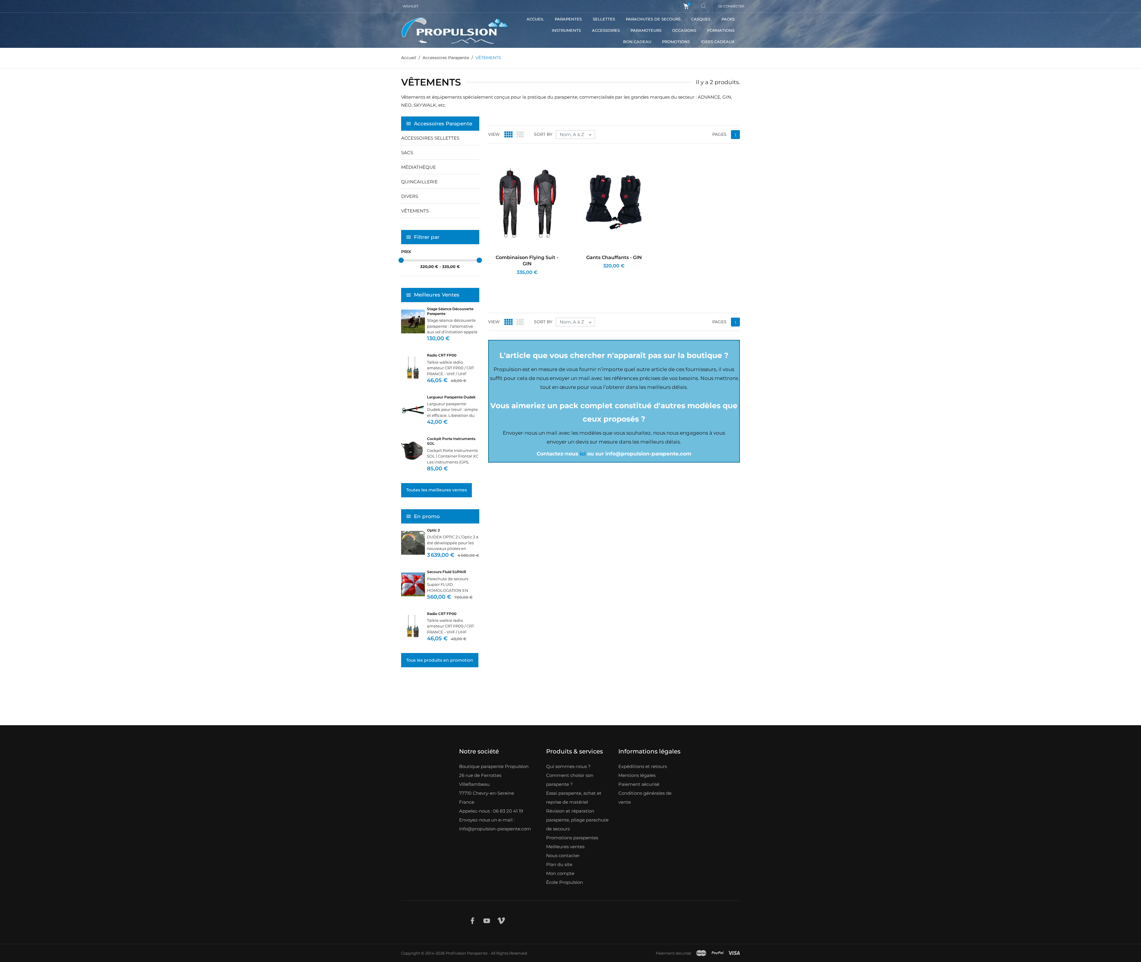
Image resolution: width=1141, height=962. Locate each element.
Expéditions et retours (642, 766)
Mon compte (560, 873)
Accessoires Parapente (443, 124)
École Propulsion (564, 882)
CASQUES (700, 19)
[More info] (535, 280)
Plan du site (559, 864)
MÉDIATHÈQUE (418, 167)
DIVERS (409, 196)
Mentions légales (636, 775)
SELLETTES (604, 19)
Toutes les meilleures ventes (436, 490)
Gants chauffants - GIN (614, 257)
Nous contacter (563, 855)
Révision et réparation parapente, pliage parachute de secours (577, 820)
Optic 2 (433, 530)
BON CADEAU (637, 41)
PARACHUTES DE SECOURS (653, 19)
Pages (719, 134)
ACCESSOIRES (606, 30)
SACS (407, 152)
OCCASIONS (684, 30)
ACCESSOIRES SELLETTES (430, 138)
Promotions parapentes (572, 837)
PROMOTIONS (676, 41)
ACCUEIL (535, 19)
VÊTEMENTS (415, 211)
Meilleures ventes (565, 846)
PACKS (728, 19)
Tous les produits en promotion (439, 660)
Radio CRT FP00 (441, 355)
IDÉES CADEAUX (718, 41)
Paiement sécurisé (638, 784)
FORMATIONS (721, 30)
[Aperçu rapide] (521, 280)
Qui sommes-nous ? (568, 766)
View (494, 134)
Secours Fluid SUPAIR (446, 572)
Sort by (543, 134)
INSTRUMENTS (566, 30)
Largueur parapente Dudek (451, 397)
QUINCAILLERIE (419, 181)
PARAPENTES (568, 19)
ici (583, 454)
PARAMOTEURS (646, 30)
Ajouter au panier (505, 280)
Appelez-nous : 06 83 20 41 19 (491, 811)
